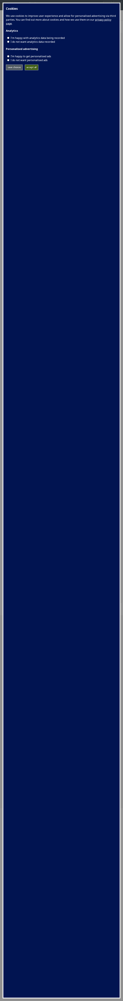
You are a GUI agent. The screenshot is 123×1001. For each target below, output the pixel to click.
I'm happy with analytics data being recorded (38, 38)
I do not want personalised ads (29, 60)
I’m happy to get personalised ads (31, 56)
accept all (31, 67)
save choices (14, 67)
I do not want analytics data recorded (33, 42)
